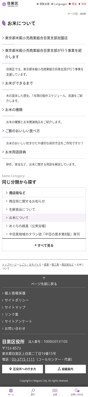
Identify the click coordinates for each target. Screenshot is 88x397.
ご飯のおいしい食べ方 (22, 131)
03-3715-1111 (23, 359)
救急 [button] (83, 4)
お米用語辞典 (15, 152)
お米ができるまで (19, 83)
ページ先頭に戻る (44, 284)
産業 (46, 264)
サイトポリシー (17, 300)
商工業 (55, 264)
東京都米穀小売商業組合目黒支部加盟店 (36, 38)
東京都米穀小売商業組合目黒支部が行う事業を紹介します (43, 53)
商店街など (68, 264)
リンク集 (12, 314)
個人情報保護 (15, 293)
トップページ (9, 264)
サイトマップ (15, 307)
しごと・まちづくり (30, 264)
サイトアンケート (18, 321)
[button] (43, 4)
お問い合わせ (15, 328)
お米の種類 (14, 109)
